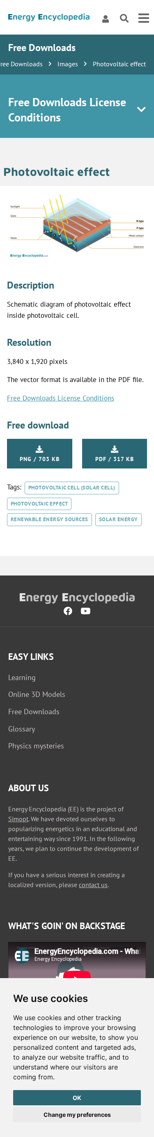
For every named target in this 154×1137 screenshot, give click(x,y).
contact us (93, 885)
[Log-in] (105, 18)
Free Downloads (34, 711)
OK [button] (77, 1097)
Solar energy (118, 519)
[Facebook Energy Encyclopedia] (68, 611)
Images (67, 64)
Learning (22, 677)
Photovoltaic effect (39, 503)
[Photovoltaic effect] (77, 257)
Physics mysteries (36, 745)
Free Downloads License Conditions (60, 398)
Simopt (18, 819)
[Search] (124, 19)
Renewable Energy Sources (49, 519)
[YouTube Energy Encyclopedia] (85, 611)
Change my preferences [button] (77, 1114)
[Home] (49, 18)
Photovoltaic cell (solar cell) (71, 487)
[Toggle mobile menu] (143, 18)
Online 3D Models (36, 694)
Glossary (21, 729)
